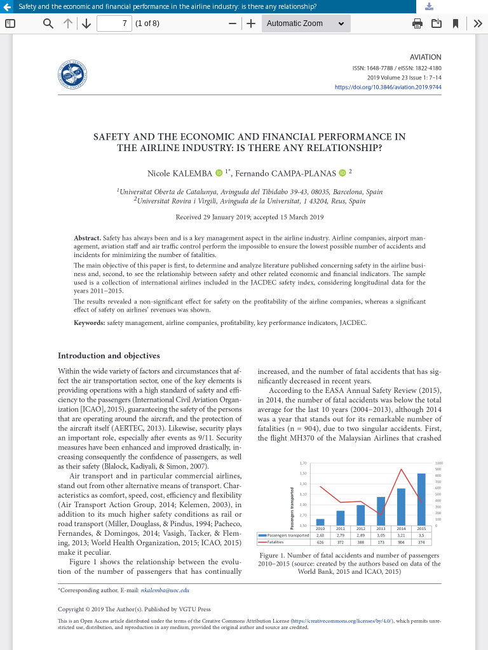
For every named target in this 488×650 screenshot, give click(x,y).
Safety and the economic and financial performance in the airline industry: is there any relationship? (167, 6)
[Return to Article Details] (6, 6)
